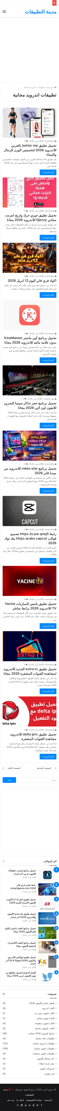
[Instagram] (18, 1105)
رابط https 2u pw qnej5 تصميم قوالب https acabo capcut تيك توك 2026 (30, 538)
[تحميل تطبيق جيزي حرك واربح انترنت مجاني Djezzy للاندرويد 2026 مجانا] (29, 192)
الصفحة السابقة (44, 768)
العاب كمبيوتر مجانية (44, 1028)
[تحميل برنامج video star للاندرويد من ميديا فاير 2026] (29, 446)
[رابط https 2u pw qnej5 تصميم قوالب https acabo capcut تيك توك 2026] (29, 511)
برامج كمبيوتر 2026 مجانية (41, 1033)
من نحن (10, 1100)
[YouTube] (26, 1105)
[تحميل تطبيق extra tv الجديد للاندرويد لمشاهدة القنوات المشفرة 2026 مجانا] (29, 646)
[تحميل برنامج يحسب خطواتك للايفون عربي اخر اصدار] (47, 875)
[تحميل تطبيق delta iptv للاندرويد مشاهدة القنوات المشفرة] (29, 711)
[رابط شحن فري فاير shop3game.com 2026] (47, 889)
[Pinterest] (33, 1105)
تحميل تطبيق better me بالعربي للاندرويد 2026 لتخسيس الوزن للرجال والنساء (30, 150)
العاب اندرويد (48, 1008)
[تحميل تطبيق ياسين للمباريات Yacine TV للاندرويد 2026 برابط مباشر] (29, 581)
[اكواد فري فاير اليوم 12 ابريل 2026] (29, 258)
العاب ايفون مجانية (45, 1018)
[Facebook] (41, 1105)
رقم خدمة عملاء (46, 1063)
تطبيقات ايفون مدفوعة (43, 1053)
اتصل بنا (20, 1100)
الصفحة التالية (14, 768)
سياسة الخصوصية (34, 1100)
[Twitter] (37, 1105)
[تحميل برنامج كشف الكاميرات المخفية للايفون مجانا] (47, 947)
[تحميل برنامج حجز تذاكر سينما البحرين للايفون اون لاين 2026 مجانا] (29, 380)
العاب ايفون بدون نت (44, 1013)
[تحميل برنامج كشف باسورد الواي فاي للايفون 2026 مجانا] (47, 933)
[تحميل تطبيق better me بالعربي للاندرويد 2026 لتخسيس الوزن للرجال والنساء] (29, 123)
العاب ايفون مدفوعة (44, 1023)
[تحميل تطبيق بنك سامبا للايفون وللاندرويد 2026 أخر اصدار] (47, 918)
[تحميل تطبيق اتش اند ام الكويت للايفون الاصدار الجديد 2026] (47, 904)
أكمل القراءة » (48, 172)
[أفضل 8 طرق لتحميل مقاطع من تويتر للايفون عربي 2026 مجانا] (47, 977)
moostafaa (50, 141)
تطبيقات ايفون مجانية (44, 1048)
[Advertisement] (29, 49)
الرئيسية (50, 87)
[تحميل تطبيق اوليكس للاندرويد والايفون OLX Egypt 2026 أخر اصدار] (47, 962)
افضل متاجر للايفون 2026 (41, 1003)
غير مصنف (49, 1073)
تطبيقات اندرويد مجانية (43, 1043)
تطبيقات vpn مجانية (44, 1038)
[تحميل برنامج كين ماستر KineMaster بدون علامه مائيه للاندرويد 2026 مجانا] (29, 315)
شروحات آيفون (47, 1068)
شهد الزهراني (49, 399)
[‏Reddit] (22, 1105)
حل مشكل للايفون (45, 1058)
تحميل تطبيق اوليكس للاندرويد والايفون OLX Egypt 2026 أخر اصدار (21, 960)
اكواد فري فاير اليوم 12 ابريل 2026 (32, 281)
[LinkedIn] (29, 1105)
